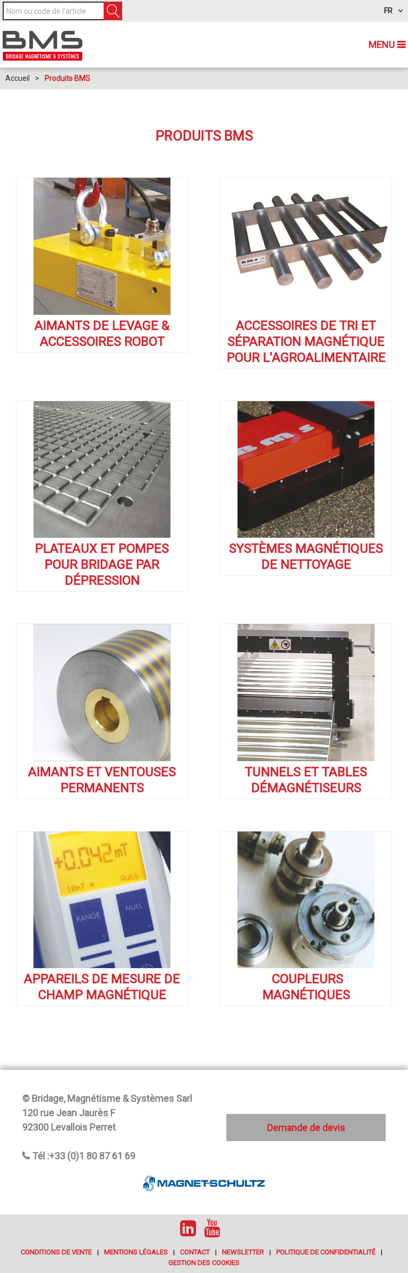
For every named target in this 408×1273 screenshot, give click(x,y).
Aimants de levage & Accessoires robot (102, 333)
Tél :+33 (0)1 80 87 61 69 (83, 1155)
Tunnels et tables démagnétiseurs (306, 779)
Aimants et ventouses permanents (102, 779)
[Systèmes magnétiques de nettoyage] (306, 469)
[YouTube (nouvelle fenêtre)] (212, 1228)
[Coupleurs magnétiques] (306, 900)
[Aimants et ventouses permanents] (102, 692)
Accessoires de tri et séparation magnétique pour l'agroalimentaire (306, 341)
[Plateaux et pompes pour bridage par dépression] (102, 469)
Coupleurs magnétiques (306, 986)
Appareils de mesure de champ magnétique (102, 986)
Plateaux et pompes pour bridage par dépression (102, 564)
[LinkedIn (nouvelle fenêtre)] (188, 1228)
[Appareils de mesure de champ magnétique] (102, 900)
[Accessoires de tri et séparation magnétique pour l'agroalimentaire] (306, 246)
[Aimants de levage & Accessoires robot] (102, 246)
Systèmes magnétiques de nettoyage (306, 556)
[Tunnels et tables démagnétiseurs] (306, 692)
